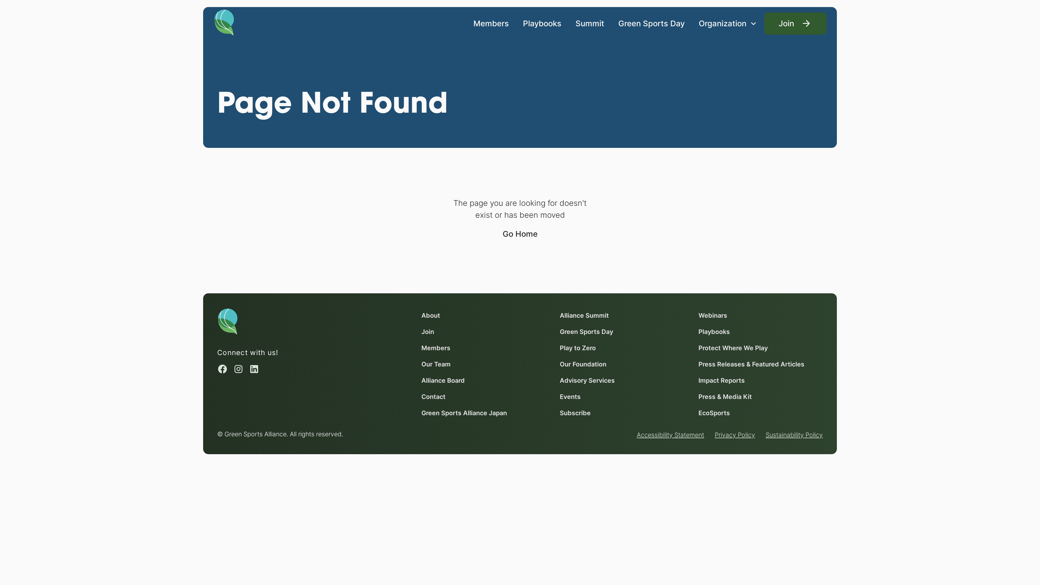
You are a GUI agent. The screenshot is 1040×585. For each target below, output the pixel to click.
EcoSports (714, 413)
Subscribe (575, 413)
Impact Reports (721, 380)
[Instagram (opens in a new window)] (238, 369)
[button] (728, 23)
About (430, 315)
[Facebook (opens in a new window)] (222, 369)
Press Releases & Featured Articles (751, 364)
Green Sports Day (651, 23)
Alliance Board (443, 380)
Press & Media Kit (725, 396)
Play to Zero (578, 348)
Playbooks (542, 23)
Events (570, 396)
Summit (590, 23)
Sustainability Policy (794, 434)
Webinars (712, 315)
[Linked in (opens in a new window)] (254, 369)
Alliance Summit (584, 315)
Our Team (436, 364)
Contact (433, 396)
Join (427, 331)
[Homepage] (224, 22)
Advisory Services (587, 380)
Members (491, 23)
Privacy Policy (735, 434)
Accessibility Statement (670, 434)
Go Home (520, 234)
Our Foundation (583, 364)
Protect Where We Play (733, 348)
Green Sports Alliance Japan (464, 413)
